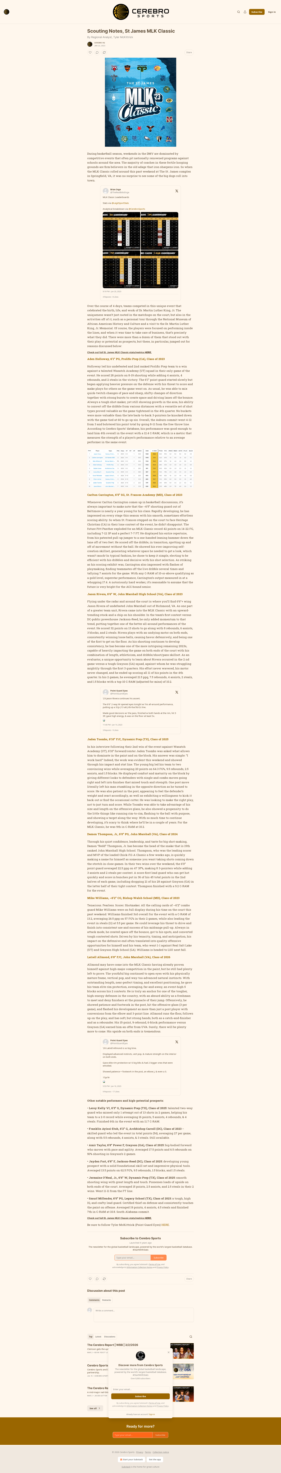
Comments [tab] (94, 1300)
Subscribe (256, 11)
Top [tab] (90, 1336)
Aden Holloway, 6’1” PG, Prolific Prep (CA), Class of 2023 (126, 359)
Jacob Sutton (100, 1396)
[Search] (238, 12)
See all (93, 1408)
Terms (148, 1452)
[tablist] (100, 1300)
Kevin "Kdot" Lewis (102, 1352)
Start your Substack (133, 1459)
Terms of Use (154, 1403)
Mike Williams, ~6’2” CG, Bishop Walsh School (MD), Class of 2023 (133, 898)
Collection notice (161, 1452)
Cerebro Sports (101, 1376)
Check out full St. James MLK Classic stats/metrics (116, 352)
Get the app (155, 1459)
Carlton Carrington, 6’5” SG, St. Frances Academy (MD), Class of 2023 (134, 495)
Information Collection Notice (140, 1406)
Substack (126, 1466)
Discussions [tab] (109, 1336)
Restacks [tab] (106, 1300)
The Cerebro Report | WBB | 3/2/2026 (112, 1345)
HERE (148, 352)
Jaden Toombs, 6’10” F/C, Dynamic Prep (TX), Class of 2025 (127, 739)
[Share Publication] (245, 12)
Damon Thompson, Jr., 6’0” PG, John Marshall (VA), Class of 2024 (132, 834)
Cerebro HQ (99, 43)
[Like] (90, 52)
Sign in (272, 11)
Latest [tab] (98, 1336)
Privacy (139, 1452)
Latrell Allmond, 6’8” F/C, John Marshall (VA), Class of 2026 (128, 957)
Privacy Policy (162, 1406)
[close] (168, 1352)
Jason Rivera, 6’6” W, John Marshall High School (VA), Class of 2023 (135, 594)
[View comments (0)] (97, 52)
